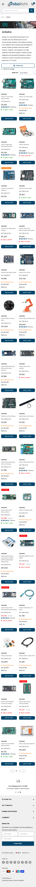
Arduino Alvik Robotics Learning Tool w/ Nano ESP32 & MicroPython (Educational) (7, 558)
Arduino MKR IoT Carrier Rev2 (7, 319)
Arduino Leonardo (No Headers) (7, 189)
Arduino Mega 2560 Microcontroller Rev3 (6, 145)
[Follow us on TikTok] (22, 862)
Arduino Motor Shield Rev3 (26, 462)
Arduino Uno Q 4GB (24, 272)
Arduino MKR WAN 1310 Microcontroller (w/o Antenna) (8, 368)
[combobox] (15, 10)
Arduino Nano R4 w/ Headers (24, 367)
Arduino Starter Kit (24, 144)
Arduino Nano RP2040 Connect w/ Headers (7, 702)
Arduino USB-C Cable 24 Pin (27, 655)
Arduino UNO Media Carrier (8, 272)
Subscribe (18, 843)
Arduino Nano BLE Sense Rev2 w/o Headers (8, 463)
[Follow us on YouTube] (18, 862)
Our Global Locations (8, 853)
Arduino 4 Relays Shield (25, 510)
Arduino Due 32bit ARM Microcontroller (7, 744)
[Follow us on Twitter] (7, 862)
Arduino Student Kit (6, 655)
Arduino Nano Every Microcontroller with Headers (27, 229)
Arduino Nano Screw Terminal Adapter (24, 702)
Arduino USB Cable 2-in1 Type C (26, 608)
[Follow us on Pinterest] (14, 862)
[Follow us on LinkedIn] (26, 862)
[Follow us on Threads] (30, 862)
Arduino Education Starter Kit (27, 743)
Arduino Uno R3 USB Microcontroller (7, 97)
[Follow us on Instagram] (11, 862)
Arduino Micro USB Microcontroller (6, 511)
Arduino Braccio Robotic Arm (27, 318)
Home (2, 17)
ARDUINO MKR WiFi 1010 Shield (26, 557)
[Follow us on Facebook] (3, 862)
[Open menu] (3, 4)
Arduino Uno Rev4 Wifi (25, 188)
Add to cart (9, 118)
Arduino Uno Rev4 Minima (8, 416)
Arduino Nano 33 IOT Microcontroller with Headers (9, 608)
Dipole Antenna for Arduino (26, 416)
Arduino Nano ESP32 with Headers (8, 229)
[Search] (31, 10)
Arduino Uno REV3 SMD (25, 96)
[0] (32, 4)
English (25, 853)
